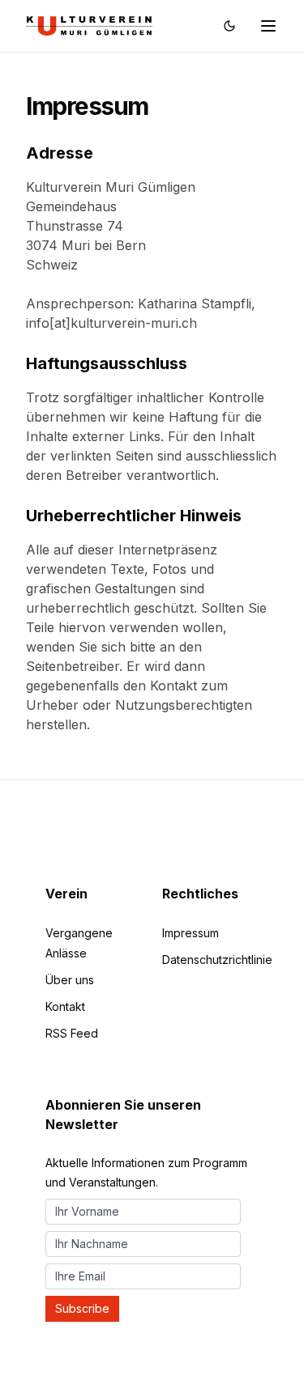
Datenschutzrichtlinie (217, 959)
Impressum (190, 933)
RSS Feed (71, 1033)
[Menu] (268, 26)
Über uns (69, 980)
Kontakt (65, 1006)
